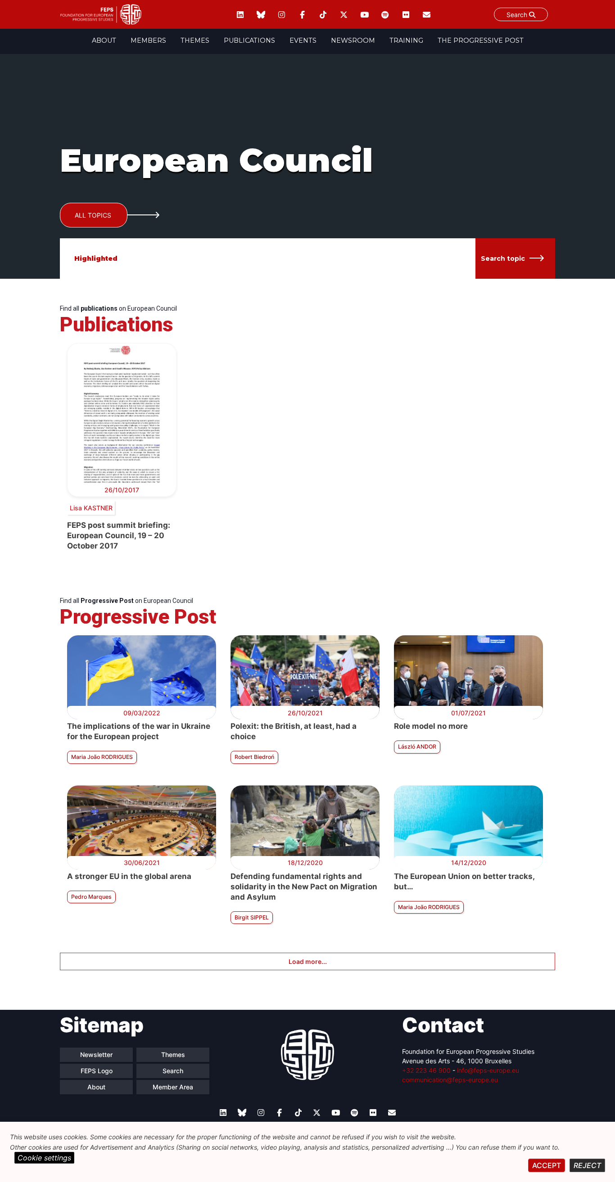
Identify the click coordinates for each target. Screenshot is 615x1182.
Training (406, 40)
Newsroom (353, 40)
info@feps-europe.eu (488, 1070)
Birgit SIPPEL (252, 917)
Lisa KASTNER (91, 508)
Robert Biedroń (254, 757)
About (104, 40)
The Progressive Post (481, 40)
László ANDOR (417, 746)
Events (303, 40)
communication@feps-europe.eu (450, 1080)
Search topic (503, 258)
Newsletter (96, 1054)
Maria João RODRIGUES (102, 757)
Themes (195, 40)
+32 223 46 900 (426, 1070)
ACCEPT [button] (546, 1165)
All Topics (93, 215)
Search (517, 14)
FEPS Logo (97, 1071)
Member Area (173, 1087)
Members (148, 40)
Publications (249, 40)
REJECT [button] (587, 1165)
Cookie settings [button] (44, 1157)
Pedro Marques (91, 896)
